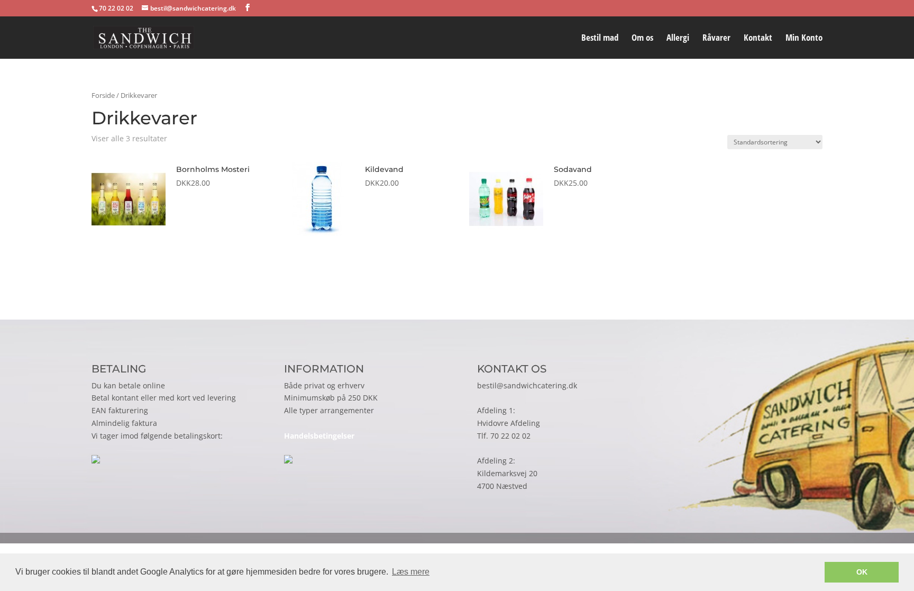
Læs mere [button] (410, 571)
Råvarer (716, 38)
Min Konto (803, 38)
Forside (103, 95)
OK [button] (861, 572)
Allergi (677, 38)
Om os (642, 38)
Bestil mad (599, 38)
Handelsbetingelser (319, 436)
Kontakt (758, 38)
